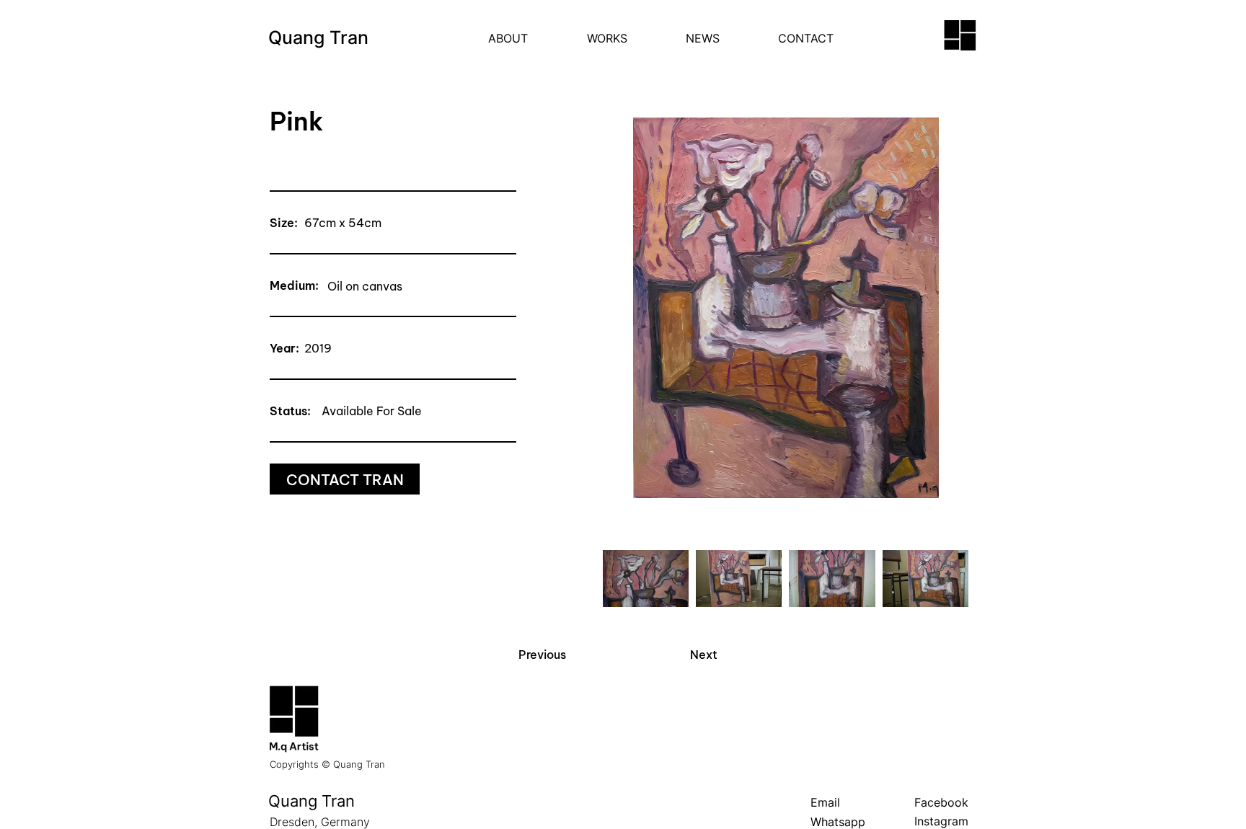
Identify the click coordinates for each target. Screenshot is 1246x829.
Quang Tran (318, 37)
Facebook (941, 802)
